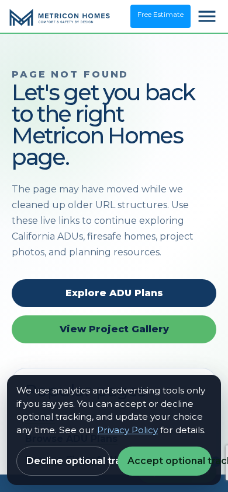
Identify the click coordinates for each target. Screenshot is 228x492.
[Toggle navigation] (207, 16)
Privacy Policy (127, 429)
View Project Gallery (114, 329)
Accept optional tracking (169, 460)
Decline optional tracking (68, 460)
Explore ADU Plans (114, 292)
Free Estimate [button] (160, 14)
